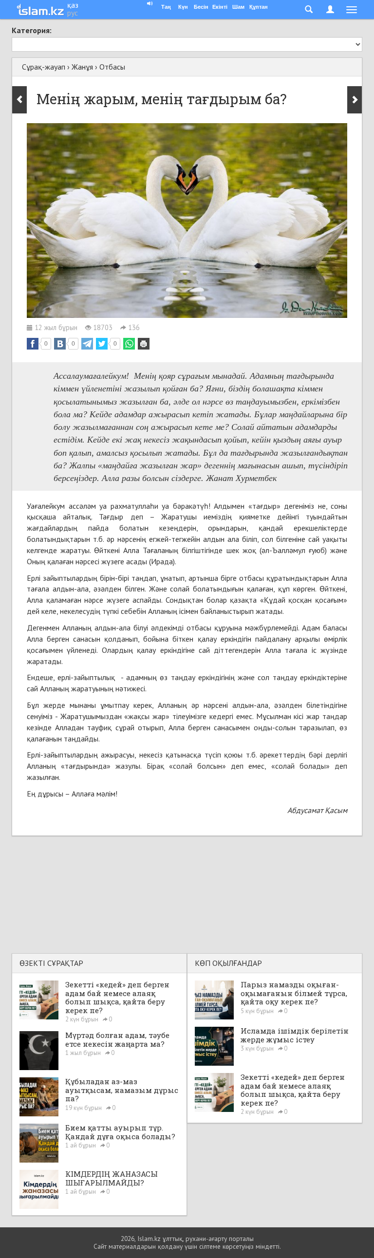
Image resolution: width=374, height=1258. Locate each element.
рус (72, 13)
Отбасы (112, 67)
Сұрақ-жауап (43, 67)
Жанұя (82, 67)
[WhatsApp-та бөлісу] (129, 344)
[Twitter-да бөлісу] (102, 344)
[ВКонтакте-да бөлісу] (60, 344)
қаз (72, 5)
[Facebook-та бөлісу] (32, 344)
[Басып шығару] (144, 344)
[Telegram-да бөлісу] (87, 344)
